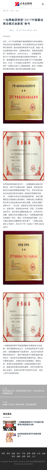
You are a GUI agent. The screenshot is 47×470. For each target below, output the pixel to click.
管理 (28, 453)
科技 (28, 456)
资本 (13, 456)
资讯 (12, 10)
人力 (33, 456)
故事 (43, 453)
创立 (18, 453)
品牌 (23, 456)
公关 (38, 453)
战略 (18, 456)
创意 (13, 453)
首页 (7, 10)
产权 (23, 453)
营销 (33, 453)
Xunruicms (28, 464)
